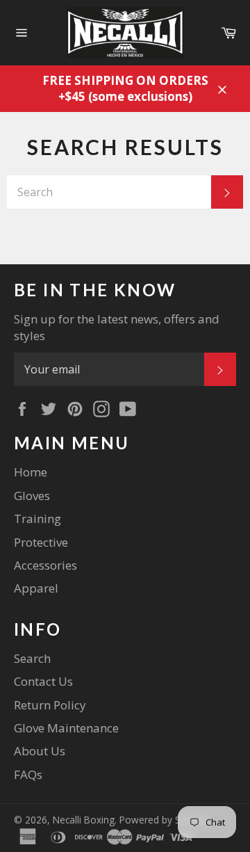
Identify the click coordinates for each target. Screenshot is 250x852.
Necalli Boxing (84, 819)
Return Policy (50, 705)
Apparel (36, 588)
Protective (41, 542)
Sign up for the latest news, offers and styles (116, 327)
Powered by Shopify (163, 819)
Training (37, 519)
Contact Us (43, 681)
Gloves (32, 496)
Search (32, 658)
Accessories (45, 565)
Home (30, 472)
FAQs (28, 774)
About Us (39, 751)
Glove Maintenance (66, 728)
